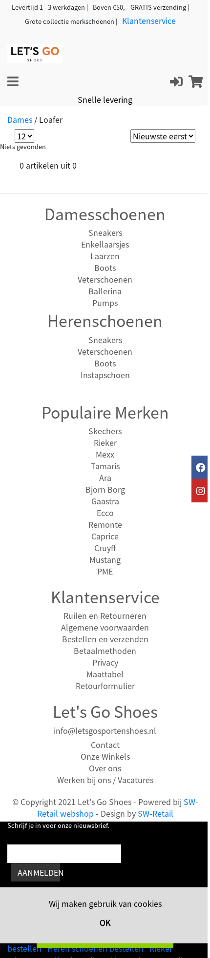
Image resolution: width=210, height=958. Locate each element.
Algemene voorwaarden (105, 627)
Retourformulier (105, 685)
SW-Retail (155, 813)
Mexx (105, 454)
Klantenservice (149, 20)
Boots (105, 267)
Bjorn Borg (105, 489)
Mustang (105, 559)
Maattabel (105, 674)
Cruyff (105, 548)
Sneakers (105, 232)
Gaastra (105, 501)
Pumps (105, 302)
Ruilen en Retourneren (105, 615)
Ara (105, 477)
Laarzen (105, 256)
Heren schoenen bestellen (95, 948)
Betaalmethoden (105, 650)
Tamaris (105, 466)
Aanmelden (39, 872)
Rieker (105, 442)
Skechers (105, 431)
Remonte (105, 524)
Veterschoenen (105, 279)
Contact (105, 744)
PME (105, 571)
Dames (19, 119)
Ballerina (105, 291)
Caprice (105, 536)
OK (105, 922)
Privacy (105, 662)
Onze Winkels (105, 756)
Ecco (105, 512)
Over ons (105, 768)
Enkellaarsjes (105, 244)
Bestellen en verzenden (105, 639)
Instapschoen (105, 375)
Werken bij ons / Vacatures (105, 780)
